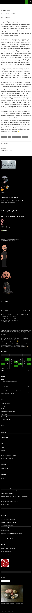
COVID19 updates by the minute (8, 522)
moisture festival (13, 7)
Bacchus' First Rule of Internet (8, 519)
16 (3, 363)
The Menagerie (4, 408)
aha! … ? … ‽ (4, 414)
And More (3, 7)
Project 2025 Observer (7, 302)
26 (16, 366)
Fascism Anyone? (5, 527)
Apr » (29, 370)
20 (20, 363)
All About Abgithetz (5, 403)
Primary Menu (30, 2)
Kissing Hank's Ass (5, 321)
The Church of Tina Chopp (7, 499)
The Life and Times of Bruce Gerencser (9, 501)
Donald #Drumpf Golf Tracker (8, 525)
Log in (2, 429)
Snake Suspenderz (5, 453)
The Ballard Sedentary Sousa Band (8, 455)
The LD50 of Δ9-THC (5, 536)
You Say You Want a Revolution (8, 538)
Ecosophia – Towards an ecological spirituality (11, 490)
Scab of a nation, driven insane (9, 2)
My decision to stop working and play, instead (11, 533)
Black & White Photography (7, 488)
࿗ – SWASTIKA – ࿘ (5, 419)
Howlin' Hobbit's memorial (7, 493)
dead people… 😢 (5, 144)
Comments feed (4, 434)
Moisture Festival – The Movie (8, 548)
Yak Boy (2, 509)
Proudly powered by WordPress (7, 611)
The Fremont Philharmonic (7, 458)
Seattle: (2, 379)
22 (29, 363)
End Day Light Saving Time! (9, 211)
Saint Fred (3, 450)
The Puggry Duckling (5, 504)
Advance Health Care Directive (19, 200)
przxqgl (13, 13)
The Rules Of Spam (5, 416)
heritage (3, 406)
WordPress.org (4, 437)
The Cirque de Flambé (6, 551)
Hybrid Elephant (4, 468)
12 (16, 361)
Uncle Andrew (4, 507)
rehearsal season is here (6, 149)
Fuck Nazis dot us (5, 530)
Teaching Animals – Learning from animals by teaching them (14, 496)
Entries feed (3, 432)
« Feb (2, 370)
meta (7, 7)
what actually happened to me (8, 411)
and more (4, 136)
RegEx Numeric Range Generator (8, 240)
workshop (21, 7)
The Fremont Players (5, 554)
